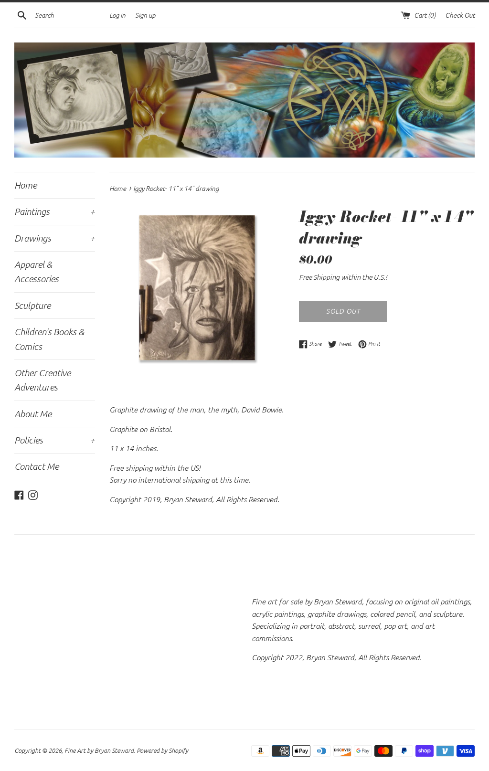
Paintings (54, 211)
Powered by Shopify (162, 750)
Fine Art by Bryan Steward (99, 750)
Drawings (54, 237)
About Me (33, 413)
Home (25, 185)
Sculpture (32, 305)
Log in (117, 15)
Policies (54, 439)
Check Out (460, 15)
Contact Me (36, 466)
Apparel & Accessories (36, 271)
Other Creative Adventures (42, 379)
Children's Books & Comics (49, 338)
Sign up (145, 15)
